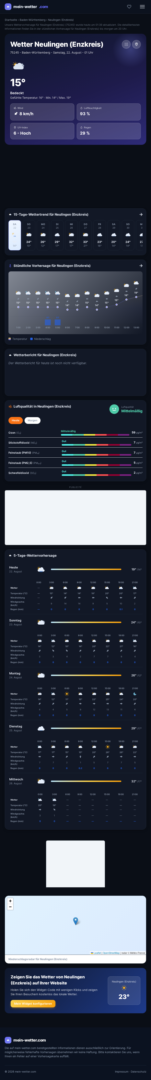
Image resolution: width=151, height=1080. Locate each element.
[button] (75, 921)
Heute (15, 420)
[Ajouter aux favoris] (129, 6)
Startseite (11, 19)
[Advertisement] (75, 176)
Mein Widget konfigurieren (33, 1003)
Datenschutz (138, 1071)
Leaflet (97, 952)
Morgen (32, 420)
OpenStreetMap (111, 952)
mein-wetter (30, 6)
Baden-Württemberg (32, 19)
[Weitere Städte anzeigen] (126, 44)
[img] (75, 925)
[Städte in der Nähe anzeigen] (136, 44)
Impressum (121, 1071)
